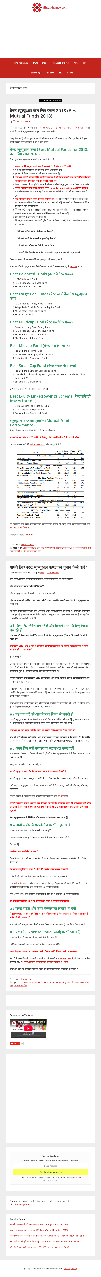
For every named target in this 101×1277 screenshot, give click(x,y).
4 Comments (25, 121)
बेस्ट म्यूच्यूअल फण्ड (48, 547)
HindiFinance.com (50, 7)
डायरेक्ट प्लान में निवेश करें (20, 527)
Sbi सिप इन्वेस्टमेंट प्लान (31, 547)
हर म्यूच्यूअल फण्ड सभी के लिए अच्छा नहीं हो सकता (63, 127)
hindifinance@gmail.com (21, 1204)
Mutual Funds (27, 544)
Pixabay (29, 534)
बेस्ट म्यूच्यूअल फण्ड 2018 (65, 547)
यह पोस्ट (61, 795)
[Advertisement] (50, 37)
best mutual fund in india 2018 (37, 982)
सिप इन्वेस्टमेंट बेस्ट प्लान (32, 551)
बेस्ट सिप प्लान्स (81, 547)
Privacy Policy (70, 1268)
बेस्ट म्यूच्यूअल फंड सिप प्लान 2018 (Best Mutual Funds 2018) (44, 113)
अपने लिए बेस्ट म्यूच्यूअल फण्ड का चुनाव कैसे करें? (48, 567)
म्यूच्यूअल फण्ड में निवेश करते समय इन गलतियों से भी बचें (46, 961)
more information (74, 1177)
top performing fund (61, 982)
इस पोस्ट (73, 266)
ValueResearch (37, 444)
